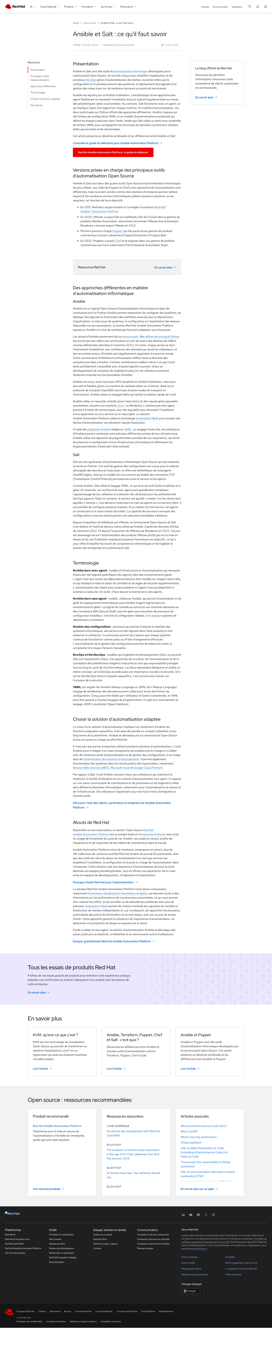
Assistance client (57, 1243)
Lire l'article (40, 1068)
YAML (128, 429)
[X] (206, 1216)
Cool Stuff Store (148, 1311)
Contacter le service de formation (153, 1243)
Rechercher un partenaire (61, 1252)
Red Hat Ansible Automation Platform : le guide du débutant (113, 152)
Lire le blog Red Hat (103, 1311)
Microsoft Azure (120, 767)
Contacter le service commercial (153, 1234)
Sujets (76, 22)
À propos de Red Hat (25, 1311)
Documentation (220, 6)
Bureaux (67, 1311)
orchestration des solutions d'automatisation (111, 759)
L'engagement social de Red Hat (241, 1268)
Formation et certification (61, 1234)
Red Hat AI (10, 1234)
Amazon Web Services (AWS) (91, 767)
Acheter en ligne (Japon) (105, 1243)
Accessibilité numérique (111, 1321)
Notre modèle (188, 1262)
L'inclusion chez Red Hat (126, 1311)
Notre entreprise (189, 1257)
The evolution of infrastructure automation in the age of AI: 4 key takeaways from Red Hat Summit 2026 (133, 1154)
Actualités (230, 1257)
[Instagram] (213, 1216)
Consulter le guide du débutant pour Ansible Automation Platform (115, 143)
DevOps (91, 80)
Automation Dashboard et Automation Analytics (117, 893)
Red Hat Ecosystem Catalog (62, 1257)
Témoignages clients (191, 1268)
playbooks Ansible (99, 429)
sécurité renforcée (154, 834)
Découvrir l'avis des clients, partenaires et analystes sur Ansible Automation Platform (122, 805)
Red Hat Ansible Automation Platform (57, 1126)
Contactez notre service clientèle (153, 1239)
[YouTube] (191, 1216)
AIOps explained (191, 1142)
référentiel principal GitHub (162, 336)
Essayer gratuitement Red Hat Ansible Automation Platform (112, 941)
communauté (130, 336)
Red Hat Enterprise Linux (17, 1239)
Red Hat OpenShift (14, 1243)
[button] (170, 45)
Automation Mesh (147, 418)
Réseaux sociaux (145, 1248)
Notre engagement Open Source (241, 1262)
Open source (90, 22)
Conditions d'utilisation (56, 1321)
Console (205, 6)
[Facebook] (198, 1216)
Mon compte (55, 1239)
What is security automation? (199, 1137)
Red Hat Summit (166, 1311)
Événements (55, 1311)
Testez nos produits (102, 1234)
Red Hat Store (100, 1239)
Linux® (121, 405)
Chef (118, 241)
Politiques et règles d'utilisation (83, 1321)
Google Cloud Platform (148, 767)
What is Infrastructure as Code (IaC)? (204, 1126)
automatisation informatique (130, 71)
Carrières (42, 1311)
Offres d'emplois (233, 1274)
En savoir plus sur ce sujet (197, 1189)
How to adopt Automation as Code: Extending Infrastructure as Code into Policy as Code (204, 1152)
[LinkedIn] (183, 1216)
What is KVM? (189, 1131)
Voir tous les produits (47, 1189)
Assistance (237, 6)
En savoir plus (163, 267)
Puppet (117, 231)
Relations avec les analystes (194, 1274)
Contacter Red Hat (83, 1311)
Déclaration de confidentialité (29, 1321)
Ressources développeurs (61, 1248)
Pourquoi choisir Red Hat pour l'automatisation (103, 882)
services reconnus (198, 1248)
